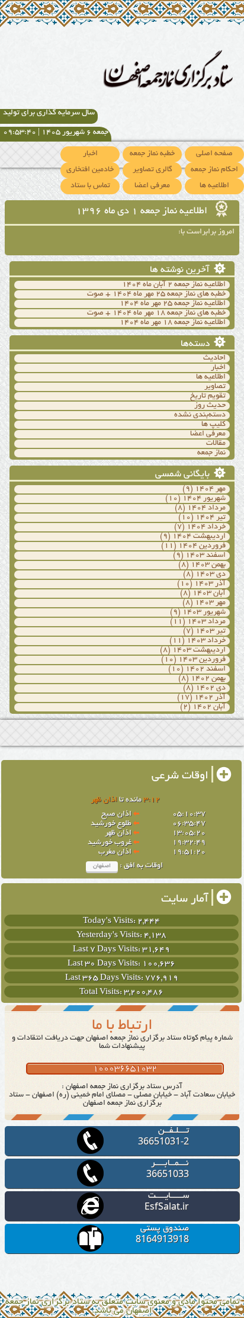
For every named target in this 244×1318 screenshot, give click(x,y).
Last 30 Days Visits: (105, 964)
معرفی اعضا (152, 186)
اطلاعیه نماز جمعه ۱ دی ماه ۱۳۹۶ (143, 211)
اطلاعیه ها (214, 186)
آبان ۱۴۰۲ (209, 707)
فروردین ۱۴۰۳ (202, 660)
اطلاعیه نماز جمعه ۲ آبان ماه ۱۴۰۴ (174, 285)
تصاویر (215, 387)
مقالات (216, 444)
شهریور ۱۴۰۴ (204, 499)
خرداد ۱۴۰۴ (206, 527)
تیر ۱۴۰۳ (210, 631)
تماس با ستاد (90, 186)
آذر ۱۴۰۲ (210, 698)
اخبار (90, 154)
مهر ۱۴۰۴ (210, 489)
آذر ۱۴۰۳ (210, 584)
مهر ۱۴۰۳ (210, 603)
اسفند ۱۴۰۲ (205, 669)
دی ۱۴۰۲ (210, 688)
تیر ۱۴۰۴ (210, 518)
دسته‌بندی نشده (200, 415)
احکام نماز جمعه (214, 170)
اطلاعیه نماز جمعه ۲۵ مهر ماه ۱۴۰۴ (173, 304)
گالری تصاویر (152, 170)
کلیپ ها (213, 425)
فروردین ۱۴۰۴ (202, 546)
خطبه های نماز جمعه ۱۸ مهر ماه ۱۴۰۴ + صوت (156, 313)
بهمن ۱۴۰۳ (208, 565)
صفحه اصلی (214, 154)
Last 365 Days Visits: (105, 978)
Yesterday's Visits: (110, 935)
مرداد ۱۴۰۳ (206, 622)
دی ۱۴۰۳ (210, 574)
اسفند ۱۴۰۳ (205, 555)
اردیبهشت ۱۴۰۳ (199, 650)
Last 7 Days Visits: (107, 949)
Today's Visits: (110, 921)
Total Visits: (101, 992)
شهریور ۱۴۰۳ (204, 612)
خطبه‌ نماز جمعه (152, 154)
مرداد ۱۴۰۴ (206, 508)
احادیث (214, 358)
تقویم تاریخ (208, 396)
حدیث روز (210, 406)
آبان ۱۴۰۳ (209, 593)
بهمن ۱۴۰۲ (208, 679)
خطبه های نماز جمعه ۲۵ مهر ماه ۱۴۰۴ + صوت (156, 294)
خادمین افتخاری (90, 170)
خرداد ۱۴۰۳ (206, 641)
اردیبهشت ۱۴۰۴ (199, 537)
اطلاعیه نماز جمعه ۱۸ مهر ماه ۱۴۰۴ (173, 323)
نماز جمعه (211, 453)
